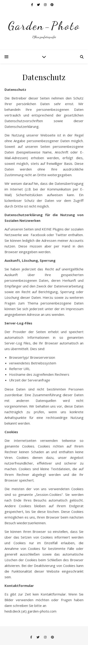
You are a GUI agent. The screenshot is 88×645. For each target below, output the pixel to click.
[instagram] (45, 4)
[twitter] (39, 4)
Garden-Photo (44, 26)
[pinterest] (52, 4)
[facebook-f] (32, 4)
